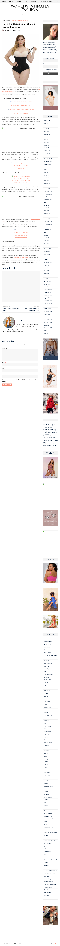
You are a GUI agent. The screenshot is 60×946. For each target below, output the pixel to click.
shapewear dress (48, 816)
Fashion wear (47, 734)
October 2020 (47, 292)
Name (4, 362)
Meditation (46, 794)
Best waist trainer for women (51, 658)
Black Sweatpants (48, 663)
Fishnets (46, 737)
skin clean (46, 830)
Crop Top (11, 1)
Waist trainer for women (46, 1)
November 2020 (48, 289)
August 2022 (47, 232)
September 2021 (48, 262)
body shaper (47, 666)
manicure (46, 789)
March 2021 (47, 278)
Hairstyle (46, 761)
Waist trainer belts (48, 881)
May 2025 (46, 145)
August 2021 (47, 265)
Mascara (46, 791)
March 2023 (47, 213)
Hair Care (46, 753)
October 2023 (47, 197)
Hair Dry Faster (47, 759)
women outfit (47, 895)
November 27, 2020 (6, 20)
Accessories (34, 1)
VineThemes (55, 943)
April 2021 (46, 276)
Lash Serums (47, 775)
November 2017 (48, 322)
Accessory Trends (48, 641)
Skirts (45, 838)
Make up (46, 783)
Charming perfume (48, 674)
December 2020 (48, 287)
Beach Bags (47, 647)
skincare (46, 835)
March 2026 (47, 134)
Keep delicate (47, 772)
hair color (46, 756)
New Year (46, 808)
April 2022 (46, 243)
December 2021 (48, 254)
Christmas (46, 677)
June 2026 (46, 126)
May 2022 (46, 240)
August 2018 (47, 314)
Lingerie (4, 1)
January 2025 (47, 156)
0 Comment (17, 30)
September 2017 (48, 328)
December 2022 (48, 221)
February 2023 (47, 216)
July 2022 (46, 235)
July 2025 (46, 139)
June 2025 (46, 142)
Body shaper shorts (48, 669)
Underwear (46, 876)
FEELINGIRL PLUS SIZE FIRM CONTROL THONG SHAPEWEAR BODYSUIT (21, 167)
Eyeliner (46, 712)
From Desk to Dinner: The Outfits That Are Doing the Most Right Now (49, 437)
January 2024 (47, 188)
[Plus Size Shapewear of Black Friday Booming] (21, 59)
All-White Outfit (47, 644)
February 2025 (47, 153)
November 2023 (48, 194)
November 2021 (48, 257)
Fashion (46, 723)
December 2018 (48, 303)
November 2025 (48, 137)
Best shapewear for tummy (20, 20)
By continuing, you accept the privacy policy (50, 69)
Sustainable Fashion (48, 857)
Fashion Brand (47, 726)
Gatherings (46, 745)
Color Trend (47, 690)
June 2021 (46, 270)
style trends (47, 849)
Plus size (46, 810)
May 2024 (46, 178)
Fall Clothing (47, 720)
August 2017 (47, 330)
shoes (45, 821)
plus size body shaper (18, 298)
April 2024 (46, 180)
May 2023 (46, 208)
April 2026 (46, 131)
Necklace (46, 805)
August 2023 (47, 202)
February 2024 (47, 186)
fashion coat (47, 729)
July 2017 (46, 333)
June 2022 (46, 238)
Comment (4, 348)
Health (45, 767)
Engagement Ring (48, 707)
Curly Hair (46, 699)
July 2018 (46, 317)
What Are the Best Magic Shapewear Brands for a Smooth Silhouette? (49, 426)
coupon (46, 693)
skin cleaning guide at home (50, 832)
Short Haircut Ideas (48, 827)
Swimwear (46, 868)
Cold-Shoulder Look (48, 688)
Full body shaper (48, 742)
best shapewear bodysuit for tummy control (18, 297)
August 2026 (47, 120)
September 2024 (48, 167)
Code (45, 685)
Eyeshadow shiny (48, 715)
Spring (45, 846)
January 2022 (47, 251)
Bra (45, 671)
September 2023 (48, 199)
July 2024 (46, 172)
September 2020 (48, 295)
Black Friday (47, 660)
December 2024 (48, 158)
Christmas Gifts (47, 680)
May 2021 (46, 273)
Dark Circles (47, 701)
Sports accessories (48, 843)
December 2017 (48, 319)
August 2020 (47, 298)
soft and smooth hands (49, 840)
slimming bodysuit (23, 299)
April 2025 (46, 148)
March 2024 (47, 183)
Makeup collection (48, 786)
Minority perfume (48, 797)
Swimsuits (46, 865)
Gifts (45, 748)
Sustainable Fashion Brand (50, 860)
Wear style (46, 889)
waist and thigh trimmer (49, 879)
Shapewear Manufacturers (50, 819)
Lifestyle (19, 1)
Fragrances (46, 740)
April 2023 (46, 210)
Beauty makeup (48, 652)
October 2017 (47, 325)
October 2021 (47, 259)
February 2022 (47, 248)
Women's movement (49, 898)
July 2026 (46, 123)
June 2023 (46, 205)
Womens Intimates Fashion (30, 8)
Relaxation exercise (48, 813)
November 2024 (48, 161)
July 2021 (46, 268)
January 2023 (47, 218)
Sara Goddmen (7, 30)
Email (3, 368)
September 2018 (48, 311)
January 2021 (47, 284)
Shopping (46, 824)
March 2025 (47, 150)
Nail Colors (46, 799)
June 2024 (46, 175)
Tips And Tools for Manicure (51, 870)
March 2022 (47, 246)
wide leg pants (47, 892)
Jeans (45, 770)
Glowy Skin (46, 750)
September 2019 (48, 300)
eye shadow (47, 709)
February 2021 (47, 281)
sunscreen (46, 854)
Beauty (25, 1)
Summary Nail (47, 851)
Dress (45, 704)
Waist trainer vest (48, 887)
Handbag (46, 764)
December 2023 (48, 191)
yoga (45, 900)
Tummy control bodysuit (50, 873)
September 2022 (48, 229)
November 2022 (48, 224)
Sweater (46, 862)
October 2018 (47, 308)
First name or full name (48, 58)
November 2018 (48, 306)
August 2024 (47, 169)
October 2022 (47, 227)
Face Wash (46, 718)
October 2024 (47, 164)
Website (4, 374)
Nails (45, 802)
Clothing (46, 682)
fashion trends (47, 731)
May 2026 (46, 128)
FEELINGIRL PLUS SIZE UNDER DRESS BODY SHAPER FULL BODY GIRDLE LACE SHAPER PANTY (21, 180)
